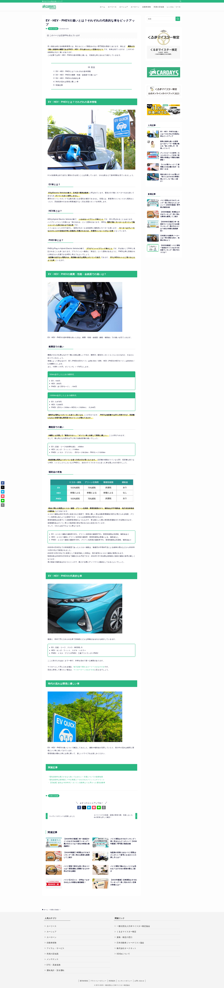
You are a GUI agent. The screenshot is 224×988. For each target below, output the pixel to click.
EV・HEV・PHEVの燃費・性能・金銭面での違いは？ (77, 75)
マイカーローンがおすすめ (84, 669)
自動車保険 (51, 942)
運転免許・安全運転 (55, 970)
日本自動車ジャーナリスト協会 (130, 942)
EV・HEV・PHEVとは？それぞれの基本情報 (73, 71)
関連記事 (59, 85)
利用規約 (112, 981)
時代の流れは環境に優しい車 (67, 81)
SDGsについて (123, 953)
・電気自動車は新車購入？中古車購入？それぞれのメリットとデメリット (76, 779)
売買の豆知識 (53, 28)
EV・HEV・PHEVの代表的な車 (68, 78)
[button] (79, 807)
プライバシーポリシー (98, 981)
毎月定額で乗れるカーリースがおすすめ (89, 667)
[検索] (180, 1)
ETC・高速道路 (53, 964)
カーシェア (51, 931)
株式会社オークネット (126, 948)
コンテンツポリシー (125, 981)
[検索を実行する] (177, 19)
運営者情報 (84, 981)
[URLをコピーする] (104, 807)
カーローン (51, 937)
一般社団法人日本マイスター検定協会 (133, 926)
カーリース (51, 926)
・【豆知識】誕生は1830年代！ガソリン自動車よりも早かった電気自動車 (76, 782)
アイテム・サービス (55, 948)
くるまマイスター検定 (126, 931)
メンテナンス (52, 959)
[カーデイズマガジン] (49, 6)
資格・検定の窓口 (124, 937)
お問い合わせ (139, 981)
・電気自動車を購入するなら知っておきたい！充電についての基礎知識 (75, 776)
